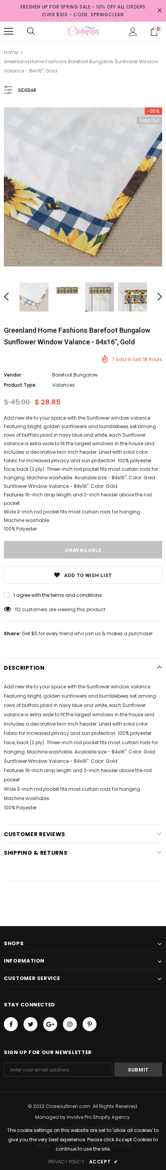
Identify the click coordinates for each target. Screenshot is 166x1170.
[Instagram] (70, 1024)
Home (11, 52)
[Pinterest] (90, 1024)
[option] (83, 186)
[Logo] (82, 31)
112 (18, 609)
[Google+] (50, 1024)
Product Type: (20, 385)
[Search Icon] (31, 31)
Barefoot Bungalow (75, 375)
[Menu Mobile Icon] (8, 31)
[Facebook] (11, 1024)
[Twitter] (30, 1024)
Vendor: (13, 375)
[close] (159, 11)
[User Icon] (133, 32)
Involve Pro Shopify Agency (98, 1117)
